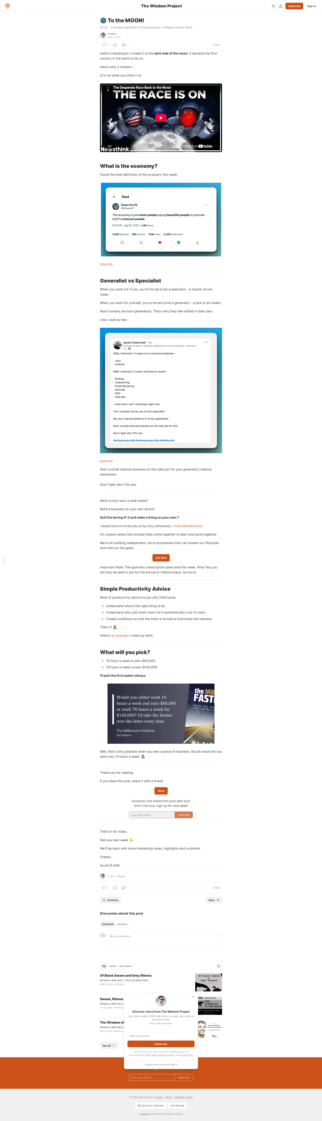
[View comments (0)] (115, 45)
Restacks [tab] (122, 924)
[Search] (273, 6)
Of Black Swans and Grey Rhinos (126, 975)
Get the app (177, 1105)
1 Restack (120, 876)
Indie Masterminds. (188, 526)
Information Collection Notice (160, 1054)
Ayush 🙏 (112, 34)
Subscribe (294, 6)
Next (211, 900)
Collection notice (183, 1097)
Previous (112, 900)
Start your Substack (152, 1105)
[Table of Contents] (3, 560)
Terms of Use (177, 1051)
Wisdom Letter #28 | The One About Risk (124, 980)
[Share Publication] (280, 6)
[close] (193, 997)
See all (107, 1045)
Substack (144, 1113)
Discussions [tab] (125, 966)
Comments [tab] (108, 924)
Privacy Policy (186, 1054)
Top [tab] (104, 966)
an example (120, 635)
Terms (168, 1097)
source (106, 264)
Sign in (311, 6)
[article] (161, 982)
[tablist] (114, 924)
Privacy (159, 1097)
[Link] (95, 166)
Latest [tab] (112, 966)
